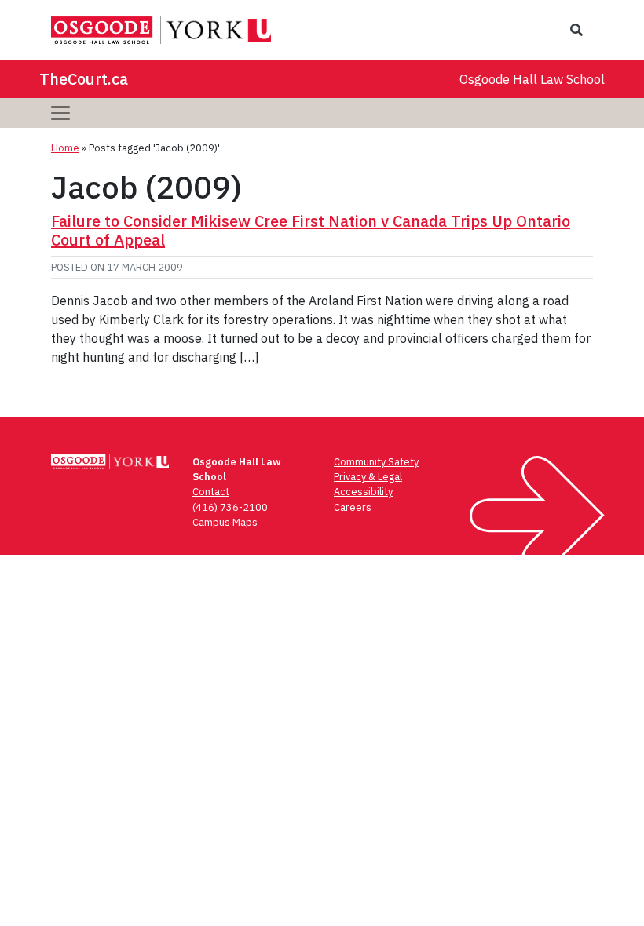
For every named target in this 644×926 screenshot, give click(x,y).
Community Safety (376, 461)
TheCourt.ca (83, 78)
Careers (352, 507)
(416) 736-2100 (230, 507)
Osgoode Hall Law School (532, 79)
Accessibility (363, 491)
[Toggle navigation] (60, 113)
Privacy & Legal (368, 476)
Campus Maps (225, 522)
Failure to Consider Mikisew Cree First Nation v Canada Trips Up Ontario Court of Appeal (310, 230)
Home (65, 148)
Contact (210, 491)
